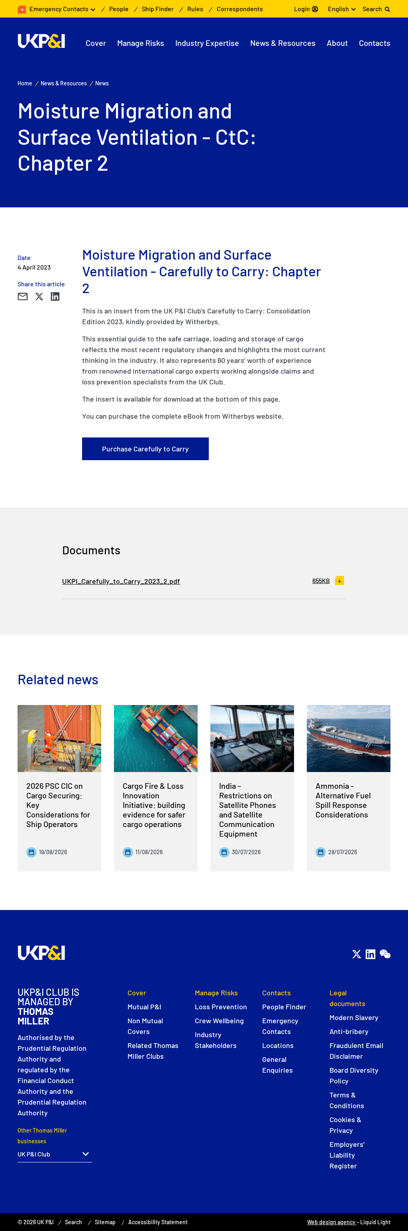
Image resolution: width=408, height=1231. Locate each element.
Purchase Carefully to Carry (145, 448)
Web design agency (332, 1222)
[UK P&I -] (41, 41)
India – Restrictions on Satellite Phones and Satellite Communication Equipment (247, 809)
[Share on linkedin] (55, 297)
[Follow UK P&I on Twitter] (356, 954)
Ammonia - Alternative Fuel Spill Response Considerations (343, 800)
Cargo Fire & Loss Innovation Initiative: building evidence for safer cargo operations (154, 805)
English (338, 8)
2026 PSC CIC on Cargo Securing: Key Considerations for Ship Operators (58, 805)
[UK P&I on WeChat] (384, 954)
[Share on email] (22, 297)
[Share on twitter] (39, 297)
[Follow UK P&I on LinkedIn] (370, 954)
